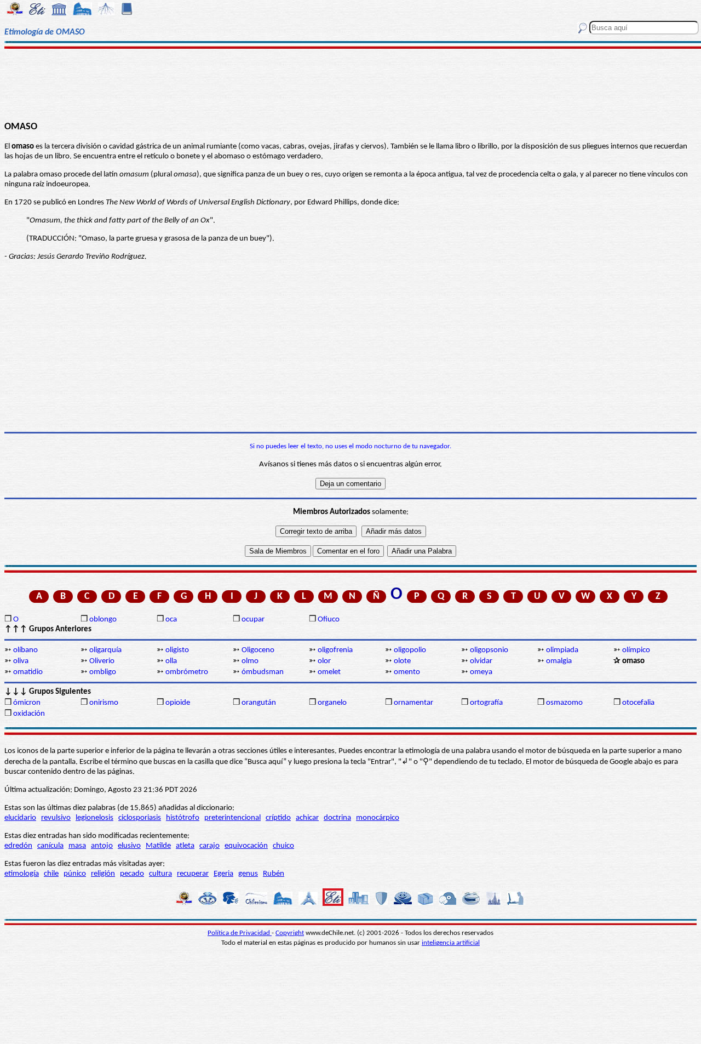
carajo (209, 846)
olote (402, 661)
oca (171, 619)
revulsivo (56, 818)
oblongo (103, 619)
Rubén (273, 874)
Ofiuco (329, 619)
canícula (50, 846)
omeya (481, 672)
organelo (332, 703)
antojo (102, 846)
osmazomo (564, 703)
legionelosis (94, 818)
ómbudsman (263, 672)
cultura (160, 874)
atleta (185, 846)
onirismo (103, 703)
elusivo (129, 846)
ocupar (253, 619)
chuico (283, 846)
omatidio (28, 672)
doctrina (337, 818)
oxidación (29, 714)
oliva (20, 661)
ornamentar (413, 703)
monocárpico (377, 818)
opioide (177, 703)
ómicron (27, 703)
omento (407, 672)
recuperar (193, 874)
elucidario (20, 818)
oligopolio (410, 650)
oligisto (177, 650)
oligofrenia (335, 650)
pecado (132, 874)
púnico (75, 874)
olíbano (25, 650)
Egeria (223, 874)
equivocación (246, 846)
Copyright (289, 933)
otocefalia (638, 703)
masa (77, 846)
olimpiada (562, 650)
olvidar (481, 661)
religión (103, 874)
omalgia (559, 661)
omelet (329, 672)
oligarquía (105, 650)
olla (171, 661)
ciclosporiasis (139, 818)
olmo (250, 661)
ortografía (486, 703)
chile (51, 874)
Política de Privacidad (240, 933)
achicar (307, 818)
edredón (18, 846)
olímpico (636, 650)
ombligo (102, 672)
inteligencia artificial (451, 942)
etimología (21, 874)
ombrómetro (186, 672)
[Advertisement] (351, 83)
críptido (278, 818)
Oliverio (101, 661)
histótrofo (182, 818)
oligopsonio (489, 650)
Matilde (158, 846)
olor (324, 661)
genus (248, 874)
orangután (259, 703)
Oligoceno (258, 650)
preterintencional (232, 818)
